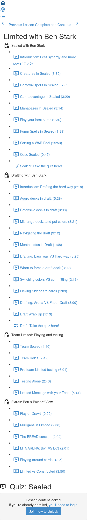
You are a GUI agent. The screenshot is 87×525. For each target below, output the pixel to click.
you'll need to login (63, 504)
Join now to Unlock (43, 511)
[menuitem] (3, 11)
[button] (3, 4)
